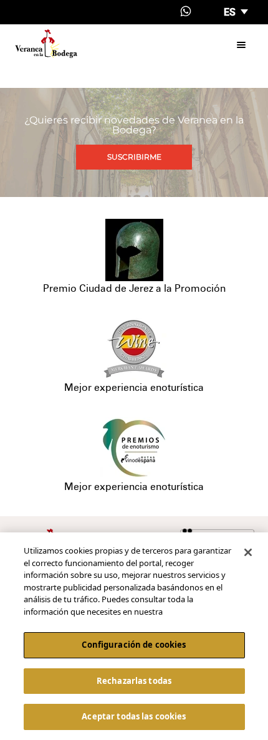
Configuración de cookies (134, 644)
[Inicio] (46, 43)
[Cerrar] (248, 552)
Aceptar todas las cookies (134, 716)
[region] (134, 636)
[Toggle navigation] (241, 43)
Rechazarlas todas (134, 680)
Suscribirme (134, 156)
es (231, 12)
